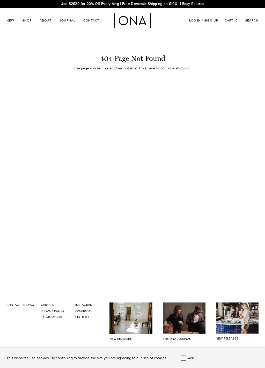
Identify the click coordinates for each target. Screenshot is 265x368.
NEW (10, 20)
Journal (67, 20)
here (151, 68)
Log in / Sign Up (203, 20)
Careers (47, 305)
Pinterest (83, 317)
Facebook (83, 311)
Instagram (84, 305)
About (45, 20)
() (232, 20)
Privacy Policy (53, 311)
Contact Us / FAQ (20, 305)
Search (252, 20)
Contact (91, 20)
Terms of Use (51, 317)
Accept (193, 358)
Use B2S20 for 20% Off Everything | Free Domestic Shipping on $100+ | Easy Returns (132, 4)
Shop (27, 20)
